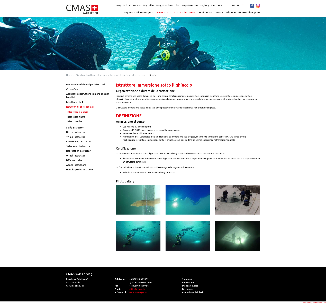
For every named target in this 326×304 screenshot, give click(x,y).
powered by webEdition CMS (314, 303)
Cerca (219, 5)
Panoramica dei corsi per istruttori (85, 84)
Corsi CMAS (204, 12)
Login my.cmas (208, 5)
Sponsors (187, 279)
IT (243, 5)
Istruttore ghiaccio (147, 75)
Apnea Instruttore (76, 165)
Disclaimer (188, 289)
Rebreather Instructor (78, 151)
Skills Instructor (75, 127)
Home (69, 75)
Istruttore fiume (76, 116)
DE (233, 5)
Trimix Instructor (75, 137)
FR (238, 5)
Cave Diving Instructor (78, 141)
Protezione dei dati (192, 292)
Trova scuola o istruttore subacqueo (237, 12)
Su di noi (127, 5)
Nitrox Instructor (75, 132)
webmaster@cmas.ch (139, 292)
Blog (118, 5)
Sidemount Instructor (78, 146)
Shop (177, 5)
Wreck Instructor (75, 155)
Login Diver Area (190, 5)
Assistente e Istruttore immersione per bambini (87, 96)
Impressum (188, 282)
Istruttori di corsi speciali (122, 75)
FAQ (145, 5)
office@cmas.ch (137, 289)
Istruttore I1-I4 (74, 102)
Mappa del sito (190, 285)
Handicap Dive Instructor (80, 169)
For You (137, 5)
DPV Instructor (74, 160)
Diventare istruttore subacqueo (175, 12)
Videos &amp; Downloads (161, 5)
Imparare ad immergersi (138, 12)
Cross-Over (72, 89)
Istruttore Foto (75, 121)
